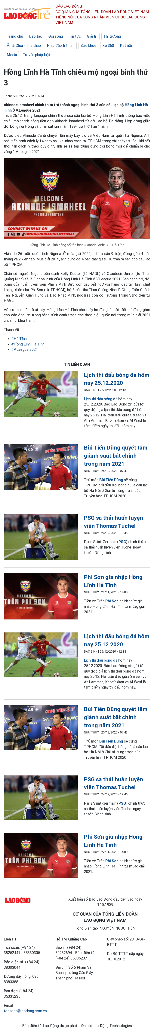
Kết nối (126, 45)
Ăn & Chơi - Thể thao (24, 45)
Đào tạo (35, 36)
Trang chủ (15, 36)
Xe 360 (108, 45)
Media (12, 54)
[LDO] (41, 395)
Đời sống (55, 36)
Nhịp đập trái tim (61, 45)
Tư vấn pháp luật (36, 54)
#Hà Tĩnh (19, 338)
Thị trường (112, 36)
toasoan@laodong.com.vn (25, 1011)
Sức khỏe (88, 45)
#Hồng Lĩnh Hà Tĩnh (28, 344)
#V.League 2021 (24, 349)
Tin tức (75, 36)
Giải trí (92, 36)
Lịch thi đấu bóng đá (100, 399)
